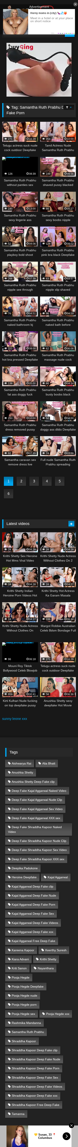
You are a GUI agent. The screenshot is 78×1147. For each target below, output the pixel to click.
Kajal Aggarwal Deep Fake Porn (33, 904)
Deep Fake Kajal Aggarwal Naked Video (39, 790)
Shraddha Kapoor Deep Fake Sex (35, 1077)
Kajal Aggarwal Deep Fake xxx (32, 932)
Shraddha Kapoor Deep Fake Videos (37, 1086)
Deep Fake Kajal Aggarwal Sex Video (37, 809)
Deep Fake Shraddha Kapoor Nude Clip (39, 841)
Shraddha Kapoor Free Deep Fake (35, 1105)
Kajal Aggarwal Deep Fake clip (32, 886)
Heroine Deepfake (24, 877)
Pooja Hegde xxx (57, 1014)
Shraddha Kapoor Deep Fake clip (34, 1050)
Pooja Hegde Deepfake (28, 986)
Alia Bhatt (48, 763)
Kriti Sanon (19, 968)
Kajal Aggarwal (58, 877)
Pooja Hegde (20, 977)
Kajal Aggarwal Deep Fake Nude (34, 895)
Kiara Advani (20, 959)
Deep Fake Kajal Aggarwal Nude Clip (37, 799)
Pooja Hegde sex (23, 1014)
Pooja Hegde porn (24, 1004)
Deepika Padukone (25, 868)
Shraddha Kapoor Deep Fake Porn (35, 1068)
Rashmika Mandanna (26, 1023)
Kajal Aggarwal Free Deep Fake (33, 941)
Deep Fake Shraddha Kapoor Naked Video (35, 829)
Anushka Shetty (22, 772)
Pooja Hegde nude (24, 995)
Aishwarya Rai (21, 763)
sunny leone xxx (14, 719)
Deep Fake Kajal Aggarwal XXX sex (36, 818)
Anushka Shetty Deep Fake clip (33, 781)
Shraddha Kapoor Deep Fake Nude (36, 1059)
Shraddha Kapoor (24, 1041)
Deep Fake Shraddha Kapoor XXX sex (38, 859)
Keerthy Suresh (56, 950)
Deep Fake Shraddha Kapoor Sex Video (39, 850)
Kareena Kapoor (23, 950)
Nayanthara (46, 968)
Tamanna (18, 1114)
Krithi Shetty (48, 959)
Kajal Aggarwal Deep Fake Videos (35, 923)
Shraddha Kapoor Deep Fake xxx (34, 1095)
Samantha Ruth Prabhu (28, 1032)
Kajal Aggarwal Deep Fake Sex (33, 913)
